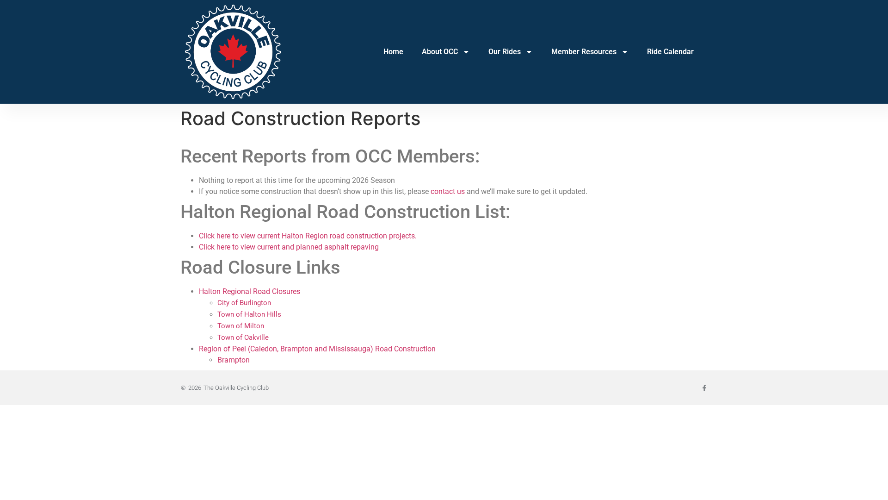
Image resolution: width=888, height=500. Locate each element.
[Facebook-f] (704, 388)
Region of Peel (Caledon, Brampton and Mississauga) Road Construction (317, 348)
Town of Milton (240, 326)
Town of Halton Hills (249, 314)
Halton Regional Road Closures (249, 291)
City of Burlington (244, 303)
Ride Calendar (670, 51)
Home (393, 51)
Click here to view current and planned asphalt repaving (289, 247)
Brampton (233, 360)
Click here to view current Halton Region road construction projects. (308, 235)
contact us (448, 191)
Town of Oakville (243, 337)
